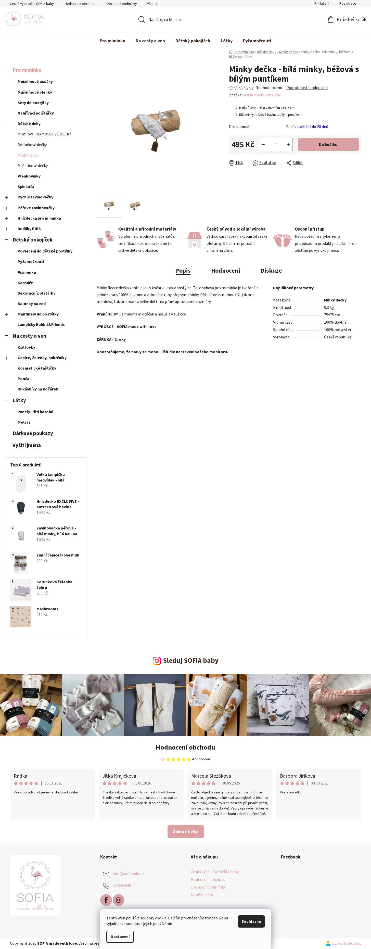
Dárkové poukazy (32, 433)
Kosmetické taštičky (37, 368)
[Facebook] (106, 900)
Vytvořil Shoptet (346, 943)
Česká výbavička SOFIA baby (32, 3)
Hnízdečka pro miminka (39, 218)
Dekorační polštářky (36, 293)
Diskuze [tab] (271, 270)
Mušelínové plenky (35, 92)
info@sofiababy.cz (128, 874)
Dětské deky (29, 123)
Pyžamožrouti (31, 261)
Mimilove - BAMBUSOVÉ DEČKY (44, 134)
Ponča (23, 379)
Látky (19, 400)
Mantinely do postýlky (38, 314)
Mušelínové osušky (35, 81)
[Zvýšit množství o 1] (288, 144)
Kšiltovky (26, 347)
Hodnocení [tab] (225, 270)
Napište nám (202, 895)
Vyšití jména (26, 445)
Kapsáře (25, 283)
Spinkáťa (26, 186)
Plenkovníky (29, 176)
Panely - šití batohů (35, 412)
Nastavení (120, 937)
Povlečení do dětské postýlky (45, 251)
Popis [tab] (183, 270)
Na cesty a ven (29, 336)
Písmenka (27, 272)
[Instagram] (118, 900)
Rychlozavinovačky (35, 197)
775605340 (122, 885)
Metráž (24, 422)
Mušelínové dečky (33, 166)
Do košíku (328, 144)
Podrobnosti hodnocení (307, 88)
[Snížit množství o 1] (263, 144)
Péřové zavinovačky (36, 208)
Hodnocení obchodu (80, 3)
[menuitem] (112, 41)
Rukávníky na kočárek (38, 389)
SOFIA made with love (262, 95)
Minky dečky (28, 155)
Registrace (347, 3)
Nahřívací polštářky (36, 113)
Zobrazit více (185, 831)
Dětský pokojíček (32, 240)
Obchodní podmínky (121, 3)
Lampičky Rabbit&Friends (41, 324)
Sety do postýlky (33, 103)
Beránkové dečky (32, 145)
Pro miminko (27, 70)
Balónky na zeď (32, 304)
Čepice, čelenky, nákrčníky (42, 358)
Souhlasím (251, 921)
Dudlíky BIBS (29, 229)
